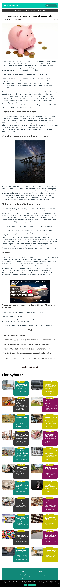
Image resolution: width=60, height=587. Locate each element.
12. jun (49, 464)
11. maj (50, 548)
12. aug (50, 381)
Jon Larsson (18, 19)
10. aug (50, 398)
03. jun (21, 498)
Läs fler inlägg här (30, 367)
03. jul (21, 464)
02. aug (50, 415)
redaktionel (54, 19)
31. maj (21, 531)
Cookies (33, 10)
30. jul (49, 431)
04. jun (50, 481)
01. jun (21, 514)
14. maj (50, 531)
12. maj (21, 548)
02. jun (50, 498)
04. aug (21, 415)
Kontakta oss (41, 10)
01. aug (21, 431)
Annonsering (19, 10)
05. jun (21, 481)
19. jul (49, 448)
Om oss (27, 10)
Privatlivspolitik (32, 584)
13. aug (21, 381)
